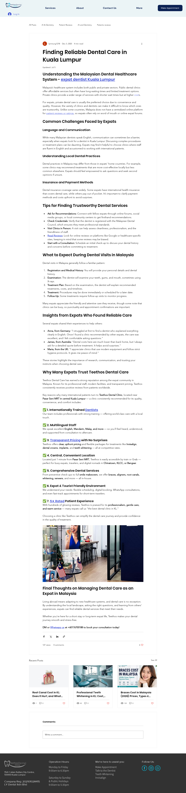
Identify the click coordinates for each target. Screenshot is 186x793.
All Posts (32, 25)
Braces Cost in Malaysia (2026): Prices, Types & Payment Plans (136, 694)
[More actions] (141, 43)
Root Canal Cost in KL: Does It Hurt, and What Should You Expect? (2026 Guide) (48, 694)
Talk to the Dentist (105, 770)
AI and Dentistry (85, 25)
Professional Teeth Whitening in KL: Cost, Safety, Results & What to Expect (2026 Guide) (93, 694)
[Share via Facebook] (44, 636)
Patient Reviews (65, 25)
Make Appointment (106, 767)
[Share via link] (64, 636)
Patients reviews (104, 25)
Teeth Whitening (104, 774)
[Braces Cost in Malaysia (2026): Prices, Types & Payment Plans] (137, 676)
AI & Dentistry (48, 25)
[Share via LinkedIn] (57, 636)
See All (154, 660)
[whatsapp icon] (157, 768)
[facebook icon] (144, 768)
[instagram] (151, 768)
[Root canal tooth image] (48, 676)
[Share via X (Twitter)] (50, 636)
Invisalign (100, 777)
